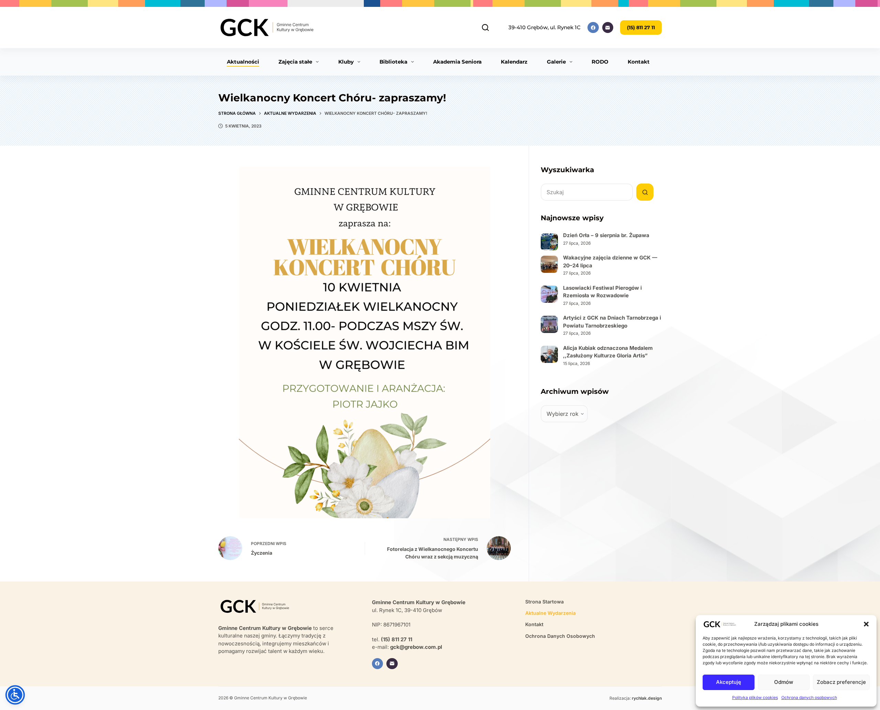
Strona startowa (544, 601)
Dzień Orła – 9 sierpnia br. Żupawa (606, 235)
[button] (866, 624)
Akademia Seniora (457, 61)
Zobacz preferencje (841, 682)
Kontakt (639, 61)
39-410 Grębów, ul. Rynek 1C (544, 27)
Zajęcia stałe (295, 61)
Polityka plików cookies (755, 697)
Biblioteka (393, 61)
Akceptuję (728, 682)
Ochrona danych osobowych (809, 697)
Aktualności (243, 61)
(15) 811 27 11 (641, 27)
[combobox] (587, 192)
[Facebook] (593, 27)
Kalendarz (514, 61)
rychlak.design (647, 698)
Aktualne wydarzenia (550, 613)
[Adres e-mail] (608, 27)
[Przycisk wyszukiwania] (644, 192)
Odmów (783, 682)
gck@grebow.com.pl (416, 647)
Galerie (556, 61)
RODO (600, 61)
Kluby (346, 61)
